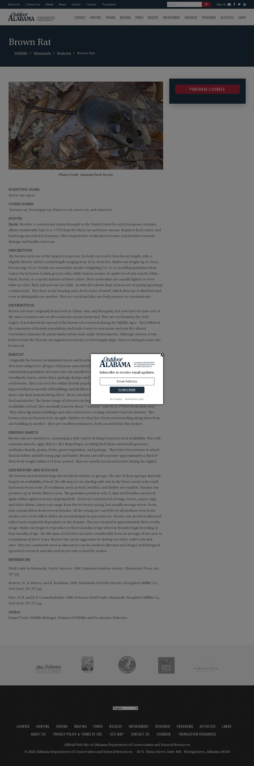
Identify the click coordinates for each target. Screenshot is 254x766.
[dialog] (127, 379)
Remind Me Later (134, 399)
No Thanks (116, 399)
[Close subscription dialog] (163, 355)
